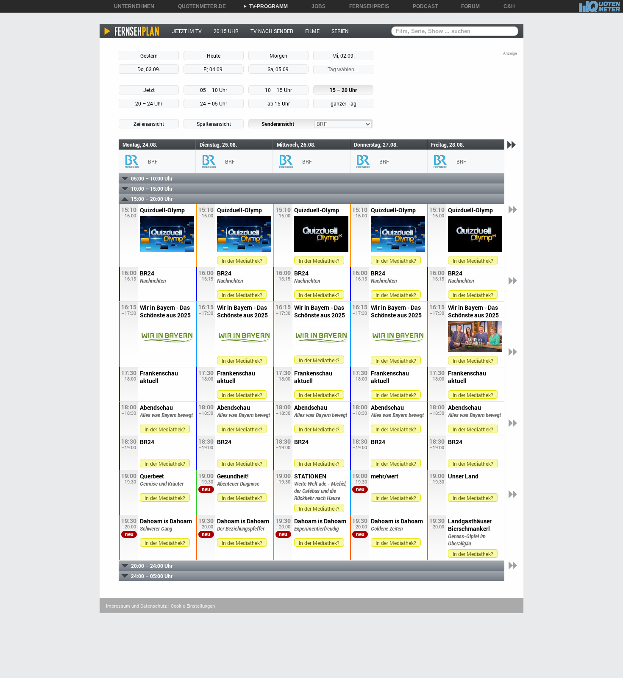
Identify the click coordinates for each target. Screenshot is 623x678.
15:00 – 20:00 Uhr (151, 198)
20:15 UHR (226, 31)
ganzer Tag (343, 103)
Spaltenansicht (214, 123)
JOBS (315, 6)
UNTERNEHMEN (131, 6)
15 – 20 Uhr (343, 89)
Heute (213, 55)
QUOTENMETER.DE (199, 6)
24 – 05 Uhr (213, 103)
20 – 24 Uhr (148, 103)
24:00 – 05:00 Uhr (151, 575)
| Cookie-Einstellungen (191, 606)
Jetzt (149, 89)
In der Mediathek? (242, 260)
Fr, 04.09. (213, 69)
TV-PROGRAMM (265, 6)
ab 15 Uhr (278, 103)
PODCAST (422, 6)
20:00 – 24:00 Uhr (151, 565)
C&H (506, 6)
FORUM (467, 6)
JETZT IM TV (187, 31)
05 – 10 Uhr (213, 89)
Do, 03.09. (148, 69)
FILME (312, 31)
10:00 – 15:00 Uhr (151, 188)
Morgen (278, 55)
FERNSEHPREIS (366, 6)
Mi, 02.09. (343, 55)
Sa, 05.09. (278, 69)
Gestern (149, 55)
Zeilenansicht (149, 123)
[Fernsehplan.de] (132, 31)
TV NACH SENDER (271, 31)
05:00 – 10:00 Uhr (151, 178)
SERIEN (340, 31)
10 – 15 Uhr (278, 89)
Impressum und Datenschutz (136, 606)
